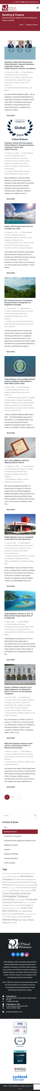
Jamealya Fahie (16, 908)
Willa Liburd (13, 922)
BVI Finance (6, 885)
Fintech (19, 479)
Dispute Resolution (10, 174)
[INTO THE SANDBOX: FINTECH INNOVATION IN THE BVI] (20, 447)
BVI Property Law (16, 891)
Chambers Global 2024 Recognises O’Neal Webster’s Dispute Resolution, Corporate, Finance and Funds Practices (19, 146)
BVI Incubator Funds (12, 887)
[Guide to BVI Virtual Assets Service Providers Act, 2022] (20, 213)
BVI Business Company (14, 629)
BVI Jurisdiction (22, 887)
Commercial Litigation (20, 900)
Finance (21, 174)
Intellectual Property (11, 845)
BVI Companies (17, 879)
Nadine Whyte (16, 392)
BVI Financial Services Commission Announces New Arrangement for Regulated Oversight (18, 302)
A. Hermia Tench (6, 873)
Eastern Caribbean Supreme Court (23, 713)
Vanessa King (9, 169)
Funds (26, 174)
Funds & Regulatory (26, 905)
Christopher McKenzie (20, 893)
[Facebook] (13, 954)
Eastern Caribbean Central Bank (21, 400)
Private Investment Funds (30, 914)
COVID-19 (20, 762)
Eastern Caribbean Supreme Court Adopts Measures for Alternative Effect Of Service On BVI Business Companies (18, 690)
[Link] (9, 9)
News (23, 82)
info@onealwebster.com (32, 2)
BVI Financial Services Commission (19, 243)
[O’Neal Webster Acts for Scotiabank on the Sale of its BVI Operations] (20, 524)
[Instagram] (27, 954)
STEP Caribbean (12, 917)
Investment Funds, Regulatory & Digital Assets (20, 840)
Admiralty (13, 873)
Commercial (8, 899)
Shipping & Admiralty (11, 854)
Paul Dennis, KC (24, 166)
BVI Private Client (6, 890)
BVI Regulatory (11, 479)
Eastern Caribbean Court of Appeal (16, 403)
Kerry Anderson (15, 82)
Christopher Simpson (11, 158)
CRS (29, 902)
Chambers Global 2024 (14, 171)
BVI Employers (11, 762)
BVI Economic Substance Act (12, 882)
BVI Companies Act (28, 879)
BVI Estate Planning (29, 882)
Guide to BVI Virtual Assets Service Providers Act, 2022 (18, 227)
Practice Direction (10, 715)
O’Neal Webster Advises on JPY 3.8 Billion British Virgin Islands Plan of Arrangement (18, 616)
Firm (30, 77)
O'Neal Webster (28, 72)
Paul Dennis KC (16, 410)
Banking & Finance (13, 75)
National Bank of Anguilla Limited (15, 408)
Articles (9, 156)
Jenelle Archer (20, 558)
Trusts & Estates (9, 863)
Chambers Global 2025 (14, 88)
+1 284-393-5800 (18, 2)
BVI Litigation (32, 887)
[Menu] (37, 7)
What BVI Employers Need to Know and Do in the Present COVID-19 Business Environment (18, 745)
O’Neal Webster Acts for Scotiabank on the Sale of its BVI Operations (18, 538)
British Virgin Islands (14, 876)
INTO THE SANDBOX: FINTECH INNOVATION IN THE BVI (16, 461)
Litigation (15, 166)
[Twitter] (22, 954)
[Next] (18, 797)
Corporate (26, 171)
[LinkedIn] (18, 954)
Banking (9, 556)
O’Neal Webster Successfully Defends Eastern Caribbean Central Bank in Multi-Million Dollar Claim (19, 381)
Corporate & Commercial (19, 77)
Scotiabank (24, 561)
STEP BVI (4, 917)
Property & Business (11, 553)
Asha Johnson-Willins (19, 700)
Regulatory (15, 561)
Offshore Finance (7, 914)
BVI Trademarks (27, 890)
